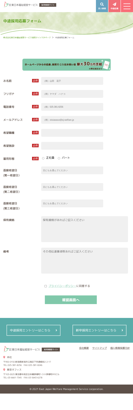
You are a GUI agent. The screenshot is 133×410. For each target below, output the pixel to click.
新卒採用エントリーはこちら (96, 330)
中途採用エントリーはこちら (30, 330)
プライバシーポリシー (62, 286)
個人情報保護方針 (120, 348)
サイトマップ (99, 348)
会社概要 (84, 348)
